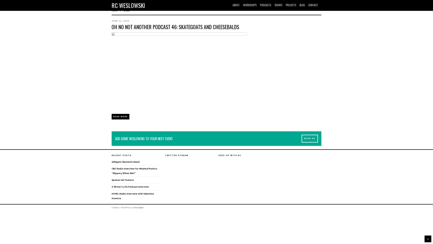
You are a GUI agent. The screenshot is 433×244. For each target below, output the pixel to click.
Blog (302, 5)
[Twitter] (227, 162)
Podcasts (265, 5)
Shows (278, 5)
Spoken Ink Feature (123, 180)
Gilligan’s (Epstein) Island (126, 162)
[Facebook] (221, 162)
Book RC (309, 138)
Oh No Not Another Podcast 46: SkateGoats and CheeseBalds (175, 27)
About (236, 5)
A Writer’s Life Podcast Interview (130, 187)
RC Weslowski (128, 5)
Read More (120, 117)
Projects (291, 5)
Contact (313, 5)
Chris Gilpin (139, 208)
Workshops (250, 5)
